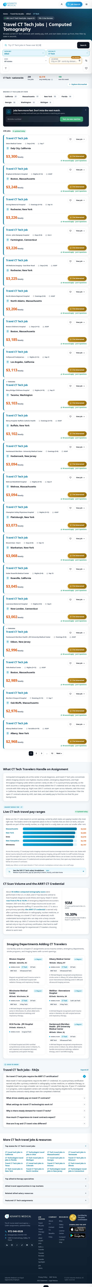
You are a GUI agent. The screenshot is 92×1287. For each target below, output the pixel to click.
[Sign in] (61, 4)
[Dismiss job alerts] (86, 110)
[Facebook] (17, 1245)
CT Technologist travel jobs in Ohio (35, 1153)
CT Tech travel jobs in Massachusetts (56, 1153)
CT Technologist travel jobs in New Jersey (56, 1170)
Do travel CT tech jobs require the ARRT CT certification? (32, 1076)
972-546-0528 (15, 1231)
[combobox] (41, 45)
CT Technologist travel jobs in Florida (14, 1159)
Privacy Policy (42, 1277)
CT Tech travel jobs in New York (14, 1170)
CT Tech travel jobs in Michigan (35, 1159)
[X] (32, 1245)
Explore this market (79, 84)
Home (5, 14)
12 (52, 753)
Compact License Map (62, 1239)
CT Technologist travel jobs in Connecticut (77, 1170)
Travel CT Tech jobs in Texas (14, 1164)
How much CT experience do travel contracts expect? (30, 1117)
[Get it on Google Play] (77, 1235)
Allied (28, 14)
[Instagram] (12, 1245)
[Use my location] (79, 60)
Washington (28, 102)
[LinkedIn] (7, 1245)
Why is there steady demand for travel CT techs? (28, 1110)
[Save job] (70, 139)
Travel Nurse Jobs (17, 14)
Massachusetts (30, 96)
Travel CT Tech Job (17, 138)
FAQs (50, 1237)
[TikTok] (22, 1245)
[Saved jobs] (86, 68)
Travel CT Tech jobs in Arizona (56, 1164)
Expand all (84, 1070)
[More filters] (6, 68)
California (11, 96)
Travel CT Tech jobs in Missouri (77, 1159)
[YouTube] (27, 1245)
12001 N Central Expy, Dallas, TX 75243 (19, 1239)
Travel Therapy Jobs (41, 1232)
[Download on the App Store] (77, 1229)
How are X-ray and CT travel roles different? (26, 1123)
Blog (60, 1221)
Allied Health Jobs (40, 1240)
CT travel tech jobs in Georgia (56, 1159)
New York (50, 96)
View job (79, 139)
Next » (59, 753)
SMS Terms (53, 1277)
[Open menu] (86, 4)
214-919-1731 (22, 1235)
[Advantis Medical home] (10, 4)
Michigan (45, 102)
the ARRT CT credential (35, 909)
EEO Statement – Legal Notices (47, 1281)
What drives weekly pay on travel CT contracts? (28, 1098)
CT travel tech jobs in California (13, 1153)
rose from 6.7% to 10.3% (16, 900)
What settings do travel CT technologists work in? (29, 1104)
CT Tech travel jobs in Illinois (77, 1164)
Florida (66, 96)
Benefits (52, 1233)
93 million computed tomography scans (29, 892)
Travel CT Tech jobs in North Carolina (35, 1170)
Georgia (10, 102)
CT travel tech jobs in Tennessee (77, 1153)
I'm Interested (78, 156)
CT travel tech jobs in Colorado (34, 1164)
